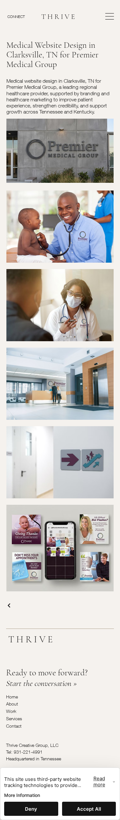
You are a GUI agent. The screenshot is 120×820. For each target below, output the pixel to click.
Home (12, 696)
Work (11, 711)
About (12, 703)
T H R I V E (58, 16)
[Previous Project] (9, 605)
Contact (13, 726)
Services (14, 718)
